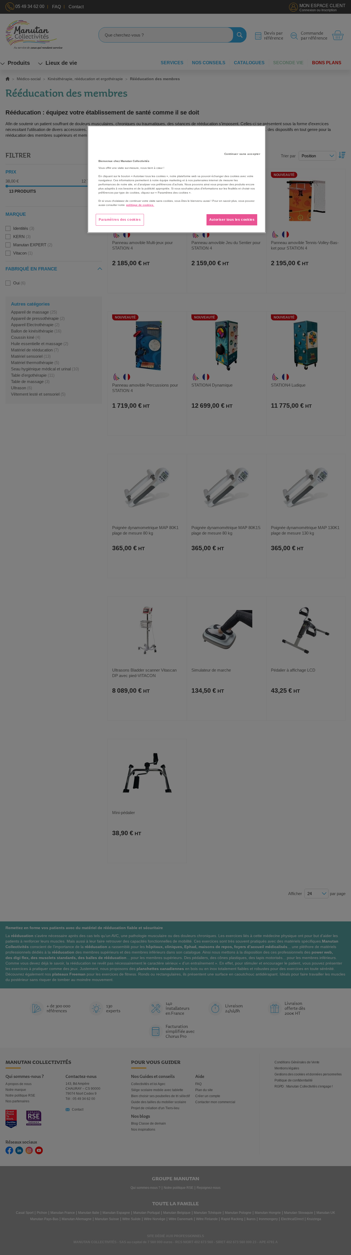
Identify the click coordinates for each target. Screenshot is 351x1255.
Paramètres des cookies (120, 220)
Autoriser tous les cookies (232, 220)
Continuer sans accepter (242, 153)
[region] (176, 179)
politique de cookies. (140, 204)
